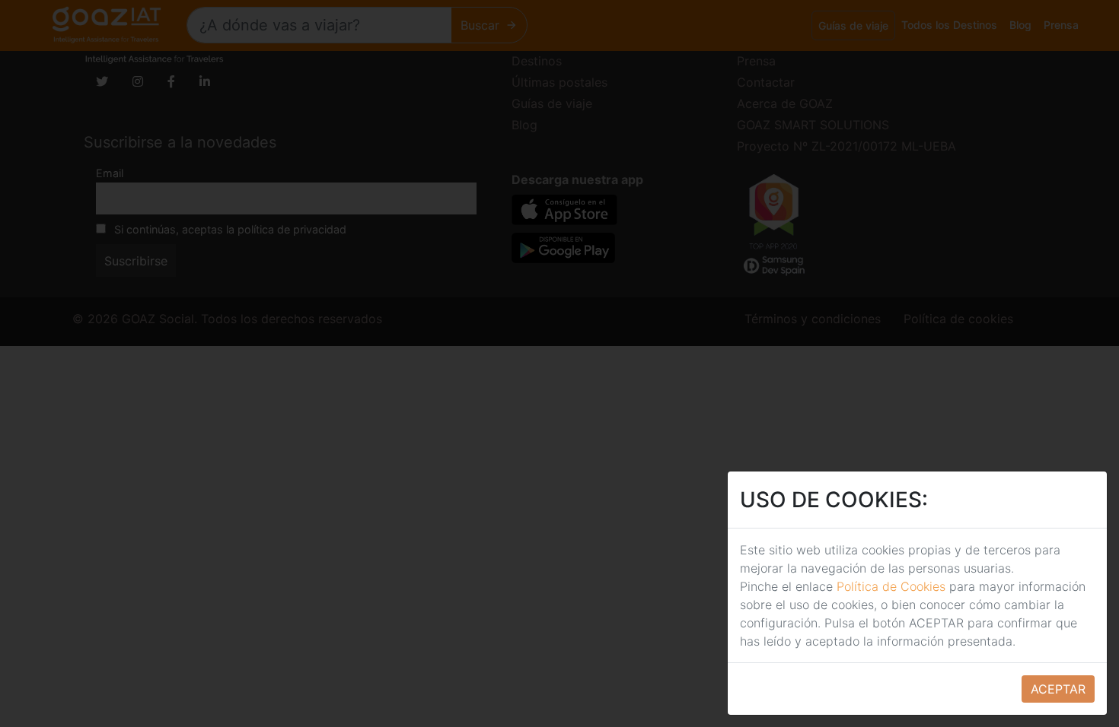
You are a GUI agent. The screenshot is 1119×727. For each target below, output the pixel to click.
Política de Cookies (891, 586)
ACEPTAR (1058, 689)
